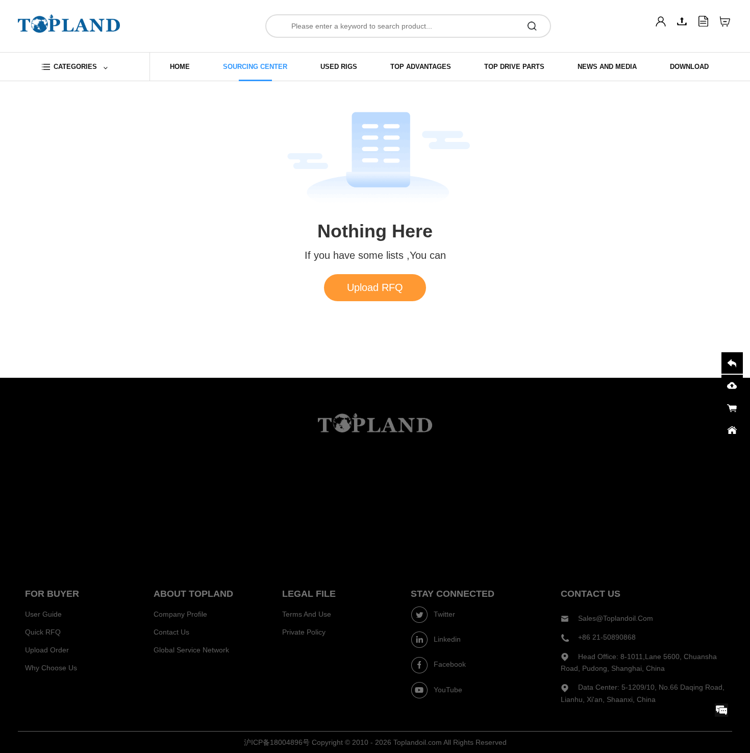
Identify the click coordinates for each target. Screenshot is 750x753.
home (180, 66)
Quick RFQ (43, 632)
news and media (607, 66)
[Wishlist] (725, 21)
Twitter (443, 614)
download (689, 66)
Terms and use (306, 614)
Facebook (449, 664)
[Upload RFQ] (682, 21)
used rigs (338, 66)
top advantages (420, 66)
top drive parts (514, 66)
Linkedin (446, 639)
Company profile (180, 614)
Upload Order (47, 650)
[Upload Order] (703, 21)
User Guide (43, 614)
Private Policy (304, 632)
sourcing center (255, 66)
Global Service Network (191, 650)
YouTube (447, 690)
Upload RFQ (375, 287)
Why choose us (51, 668)
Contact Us (171, 632)
